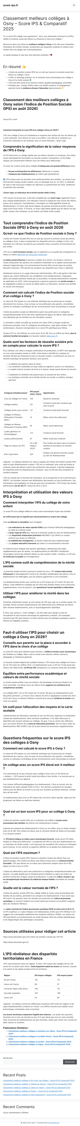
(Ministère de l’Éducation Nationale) (32, 255)
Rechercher (8, 1058)
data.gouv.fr (52, 336)
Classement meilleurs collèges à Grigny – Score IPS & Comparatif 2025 (39, 1044)
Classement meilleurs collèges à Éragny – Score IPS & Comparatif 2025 (32, 1091)
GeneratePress (53, 1123)
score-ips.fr (10, 5)
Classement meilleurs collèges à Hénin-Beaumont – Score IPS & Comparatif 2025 (37, 1095)
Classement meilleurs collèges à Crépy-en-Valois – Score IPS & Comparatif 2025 (36, 1088)
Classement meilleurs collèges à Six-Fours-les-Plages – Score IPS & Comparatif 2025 (38, 1080)
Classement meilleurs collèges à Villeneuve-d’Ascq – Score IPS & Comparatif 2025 (37, 1084)
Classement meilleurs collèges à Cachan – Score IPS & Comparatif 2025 (39, 1042)
